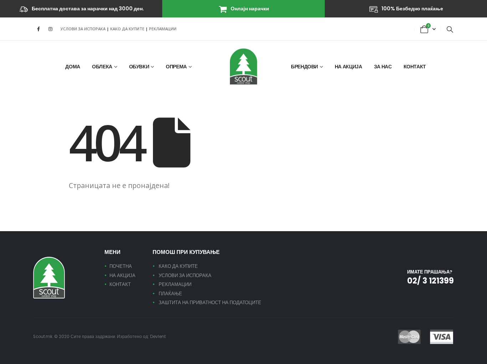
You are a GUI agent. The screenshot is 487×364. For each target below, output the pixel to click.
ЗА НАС (383, 66)
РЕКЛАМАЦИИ (162, 28)
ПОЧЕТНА (120, 266)
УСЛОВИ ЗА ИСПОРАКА (83, 28)
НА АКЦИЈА (348, 66)
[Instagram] (50, 29)
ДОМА (72, 66)
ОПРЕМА (176, 66)
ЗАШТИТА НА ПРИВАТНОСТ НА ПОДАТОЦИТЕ (210, 302)
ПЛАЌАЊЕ (170, 293)
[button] (450, 29)
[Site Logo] (243, 66)
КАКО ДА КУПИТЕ (127, 28)
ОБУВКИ (139, 66)
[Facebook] (38, 29)
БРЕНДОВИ (304, 66)
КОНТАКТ (415, 66)
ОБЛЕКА (102, 66)
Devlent (158, 336)
